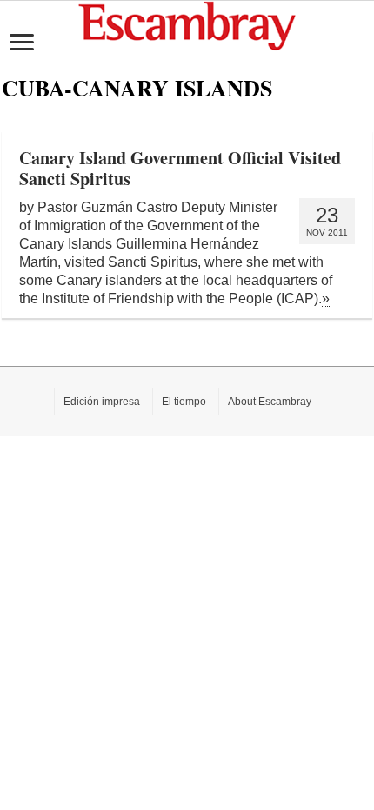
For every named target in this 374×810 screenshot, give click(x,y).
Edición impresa (101, 401)
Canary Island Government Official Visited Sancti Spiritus (180, 168)
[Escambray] (187, 24)
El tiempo (184, 401)
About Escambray (269, 401)
